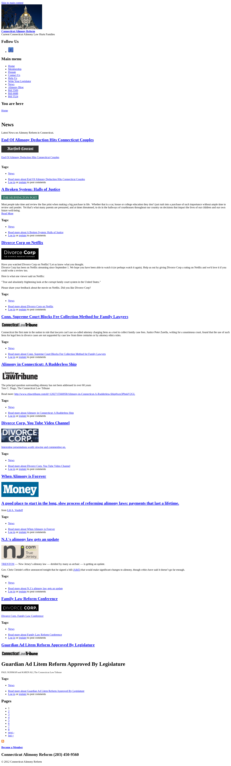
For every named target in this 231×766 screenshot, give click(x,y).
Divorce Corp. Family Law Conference (22, 616)
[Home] (21, 28)
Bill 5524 (13, 96)
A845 (77, 569)
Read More (7, 213)
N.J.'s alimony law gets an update (30, 539)
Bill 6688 (13, 93)
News (11, 84)
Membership (14, 69)
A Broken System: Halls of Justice (30, 189)
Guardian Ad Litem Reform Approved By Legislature (48, 645)
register (23, 182)
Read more (46, 179)
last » (11, 735)
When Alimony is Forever (23, 476)
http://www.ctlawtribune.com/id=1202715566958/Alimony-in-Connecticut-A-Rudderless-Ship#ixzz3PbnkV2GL (74, 394)
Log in (11, 182)
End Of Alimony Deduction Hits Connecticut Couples (47, 140)
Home (11, 66)
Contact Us (14, 75)
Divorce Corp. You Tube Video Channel (35, 423)
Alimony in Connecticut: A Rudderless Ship (39, 364)
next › (11, 732)
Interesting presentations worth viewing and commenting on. (33, 447)
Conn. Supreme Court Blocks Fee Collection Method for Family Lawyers (64, 316)
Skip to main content (12, 2)
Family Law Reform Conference (29, 598)
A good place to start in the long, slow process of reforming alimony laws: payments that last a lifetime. (90, 503)
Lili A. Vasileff (15, 510)
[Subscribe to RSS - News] (2, 741)
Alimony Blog (16, 87)
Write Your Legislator (19, 81)
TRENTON (7, 564)
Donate (12, 72)
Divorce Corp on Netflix (22, 242)
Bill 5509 (13, 90)
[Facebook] (11, 51)
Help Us (12, 78)
